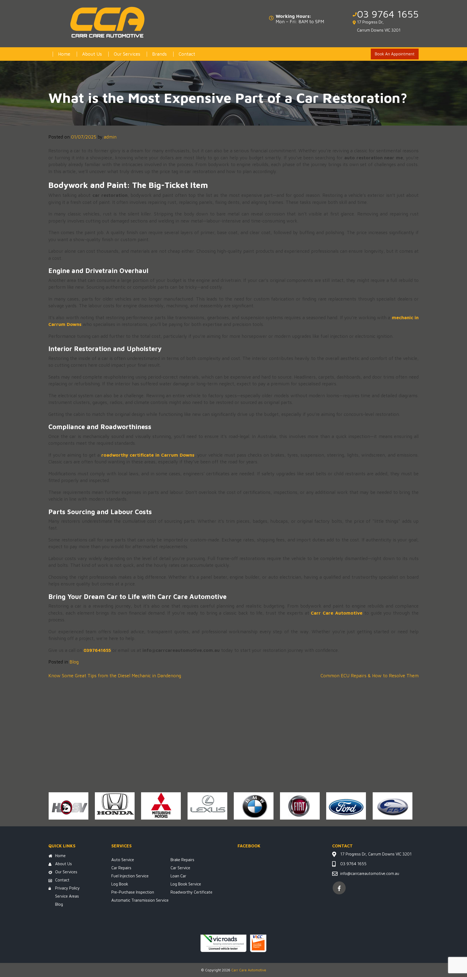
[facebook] (339, 887)
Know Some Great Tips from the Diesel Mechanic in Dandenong (114, 675)
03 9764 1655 (388, 14)
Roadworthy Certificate (191, 892)
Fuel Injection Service (130, 876)
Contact (187, 54)
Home (64, 54)
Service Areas (67, 896)
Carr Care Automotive (248, 970)
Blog (74, 662)
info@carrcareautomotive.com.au (369, 873)
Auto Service (122, 859)
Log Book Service (186, 884)
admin (110, 137)
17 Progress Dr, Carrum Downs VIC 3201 (379, 26)
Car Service (180, 867)
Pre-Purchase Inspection (132, 892)
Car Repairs (121, 867)
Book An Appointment (395, 54)
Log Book (119, 884)
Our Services (127, 54)
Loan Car (178, 876)
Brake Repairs (182, 859)
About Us (92, 54)
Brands (159, 54)
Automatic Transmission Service (140, 900)
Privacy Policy (67, 888)
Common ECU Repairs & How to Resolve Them (370, 675)
